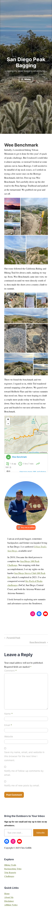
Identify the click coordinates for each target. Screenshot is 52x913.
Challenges (9, 876)
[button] (12, 204)
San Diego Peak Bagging (26, 62)
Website (8, 736)
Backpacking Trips (12, 868)
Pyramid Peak (13, 638)
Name (8, 713)
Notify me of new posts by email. (22, 785)
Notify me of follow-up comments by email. (23, 773)
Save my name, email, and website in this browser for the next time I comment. (24, 756)
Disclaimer (9, 901)
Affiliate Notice (11, 904)
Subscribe (40, 832)
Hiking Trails (10, 864)
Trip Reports (10, 872)
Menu (27, 79)
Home (7, 893)
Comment (10, 670)
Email (8, 725)
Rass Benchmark (38, 643)
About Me (8, 897)
